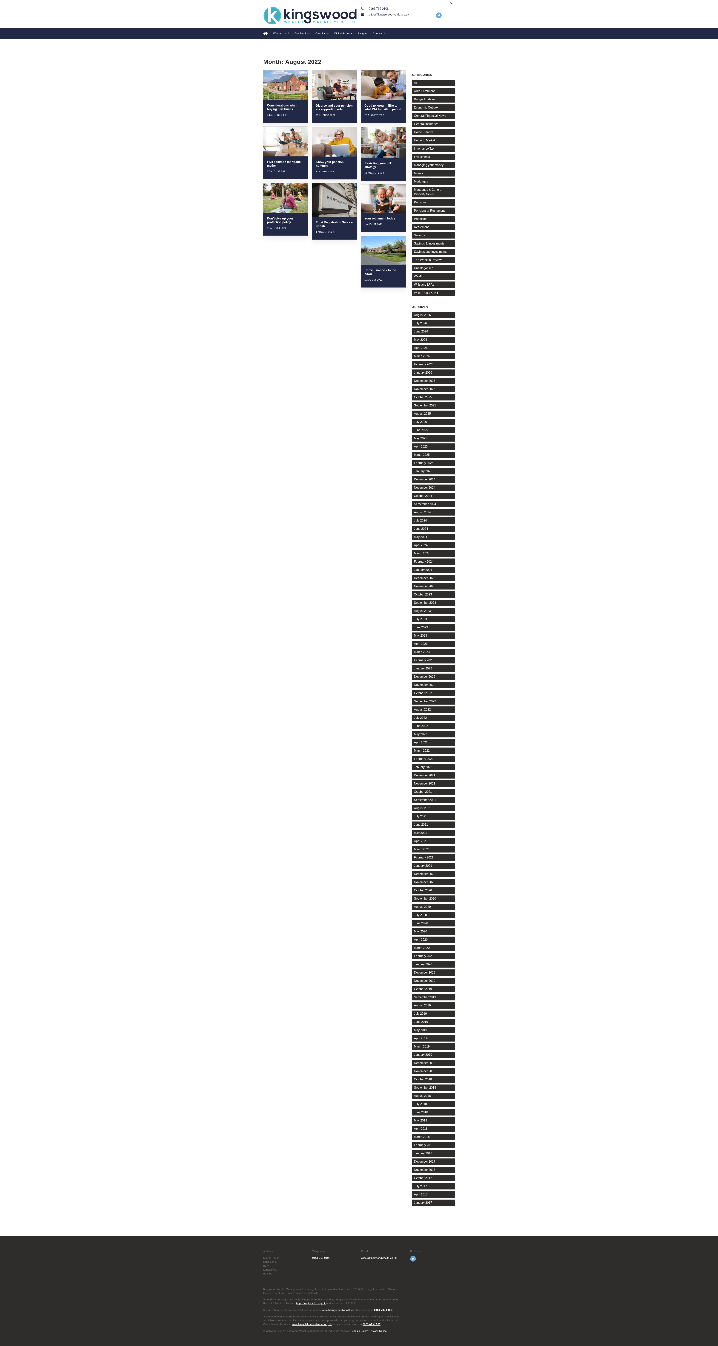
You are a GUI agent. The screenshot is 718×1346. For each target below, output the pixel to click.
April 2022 (421, 742)
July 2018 (420, 1104)
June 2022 (421, 726)
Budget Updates (424, 99)
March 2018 (422, 1136)
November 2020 (424, 882)
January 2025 (423, 471)
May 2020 (420, 931)
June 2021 (421, 824)
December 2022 (424, 676)
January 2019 (423, 1054)
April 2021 (421, 841)
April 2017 (421, 1194)
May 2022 (420, 734)
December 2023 (424, 578)
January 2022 (423, 767)
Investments (422, 156)
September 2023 (425, 602)
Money (418, 173)
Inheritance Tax (424, 148)
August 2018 (422, 1095)
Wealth (418, 276)
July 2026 (420, 323)
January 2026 (423, 372)
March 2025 (422, 454)
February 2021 (423, 857)
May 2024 (420, 537)
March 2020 (422, 947)
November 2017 (424, 1169)
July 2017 (420, 1186)
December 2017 (424, 1161)
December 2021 (424, 775)
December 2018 (424, 1063)
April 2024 (421, 545)
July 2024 (420, 520)
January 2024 (423, 569)
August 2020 (422, 906)
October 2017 (423, 1178)
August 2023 (422, 610)
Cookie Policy (360, 1330)
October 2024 (423, 495)
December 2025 (424, 380)
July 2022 (420, 717)
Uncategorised (423, 268)
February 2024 (423, 561)
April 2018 (421, 1128)
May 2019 (420, 1030)
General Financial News (430, 115)
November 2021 (424, 783)
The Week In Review (428, 260)
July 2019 (420, 1013)
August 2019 (422, 1005)
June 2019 (421, 1021)
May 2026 (420, 339)
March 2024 (422, 553)
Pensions (420, 202)
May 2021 (420, 832)
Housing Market (424, 140)
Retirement (421, 227)
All (416, 82)
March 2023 (422, 652)
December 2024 (424, 479)
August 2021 (422, 808)
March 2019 (422, 1046)
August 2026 (422, 315)
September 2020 (425, 898)
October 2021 (423, 791)
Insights (362, 33)
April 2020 (421, 939)
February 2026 (423, 364)
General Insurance (426, 124)
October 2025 (423, 397)
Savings (419, 235)
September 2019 (425, 997)
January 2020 (423, 964)
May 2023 (420, 635)
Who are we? (281, 33)
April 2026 (421, 347)
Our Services (302, 33)
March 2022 (422, 750)
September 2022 (425, 701)
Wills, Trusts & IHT (426, 292)
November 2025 (424, 389)
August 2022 (422, 709)
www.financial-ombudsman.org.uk (312, 1324)
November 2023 (424, 586)
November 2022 (424, 684)
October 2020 (423, 890)
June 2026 (421, 331)
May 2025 (420, 438)
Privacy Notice (378, 1330)
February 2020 (423, 956)
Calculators (322, 33)
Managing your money (429, 165)
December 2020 (424, 873)
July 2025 (420, 421)
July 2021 (420, 816)
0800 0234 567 (372, 1324)
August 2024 (422, 512)
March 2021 (422, 849)
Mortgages (421, 181)
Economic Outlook (426, 107)
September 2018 (425, 1087)
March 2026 (422, 356)
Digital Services (343, 33)
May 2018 (420, 1120)
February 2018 (423, 1145)
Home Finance (424, 132)
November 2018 (424, 1071)
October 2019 (423, 989)
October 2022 (423, 693)
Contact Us (379, 33)
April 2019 (421, 1038)
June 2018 (421, 1112)
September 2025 (425, 405)
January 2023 (423, 668)
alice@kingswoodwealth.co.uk (388, 14)
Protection (420, 218)
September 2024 (425, 504)
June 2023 (421, 627)
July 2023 (420, 619)
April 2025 (421, 446)
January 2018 (423, 1153)
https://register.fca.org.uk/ (311, 1303)
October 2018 (423, 1079)
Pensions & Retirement (429, 210)
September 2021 (425, 800)
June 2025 (421, 430)
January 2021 (423, 865)
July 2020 (420, 915)
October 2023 (423, 594)
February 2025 (423, 463)
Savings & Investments (429, 243)
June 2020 (421, 923)
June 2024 (421, 528)
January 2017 (423, 1202)
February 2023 (423, 660)
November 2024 (424, 487)
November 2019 (424, 980)
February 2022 (423, 758)
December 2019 (424, 972)
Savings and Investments (430, 251)
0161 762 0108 (378, 8)
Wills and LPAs (424, 284)
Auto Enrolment (424, 91)
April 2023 (421, 643)
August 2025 (422, 413)
